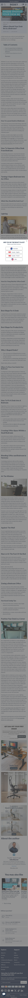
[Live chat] (4, 994)
